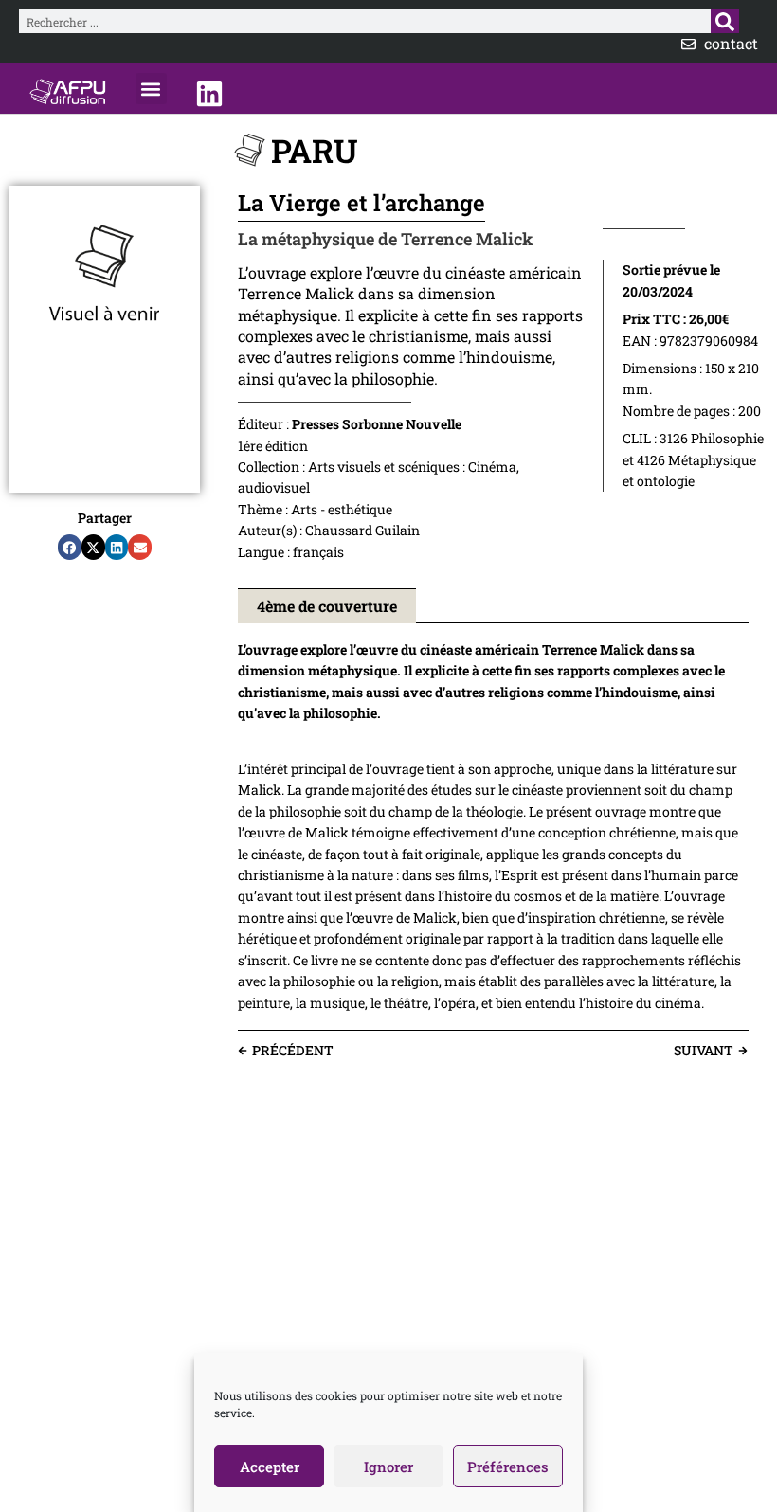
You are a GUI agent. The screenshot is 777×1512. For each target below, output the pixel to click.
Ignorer (388, 1466)
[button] (151, 88)
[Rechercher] (725, 21)
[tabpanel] (493, 827)
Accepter (269, 1466)
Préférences (508, 1466)
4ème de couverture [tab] (327, 606)
